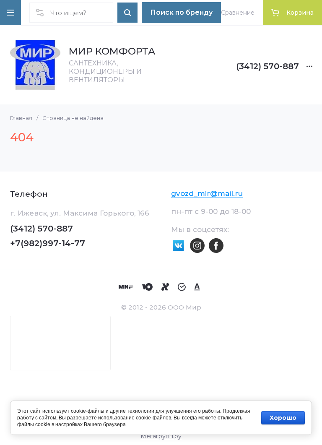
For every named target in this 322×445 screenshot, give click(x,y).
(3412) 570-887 (267, 66)
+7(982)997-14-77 (47, 243)
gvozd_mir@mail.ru (207, 193)
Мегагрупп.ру (161, 436)
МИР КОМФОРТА (112, 51)
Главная (21, 118)
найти (127, 13)
